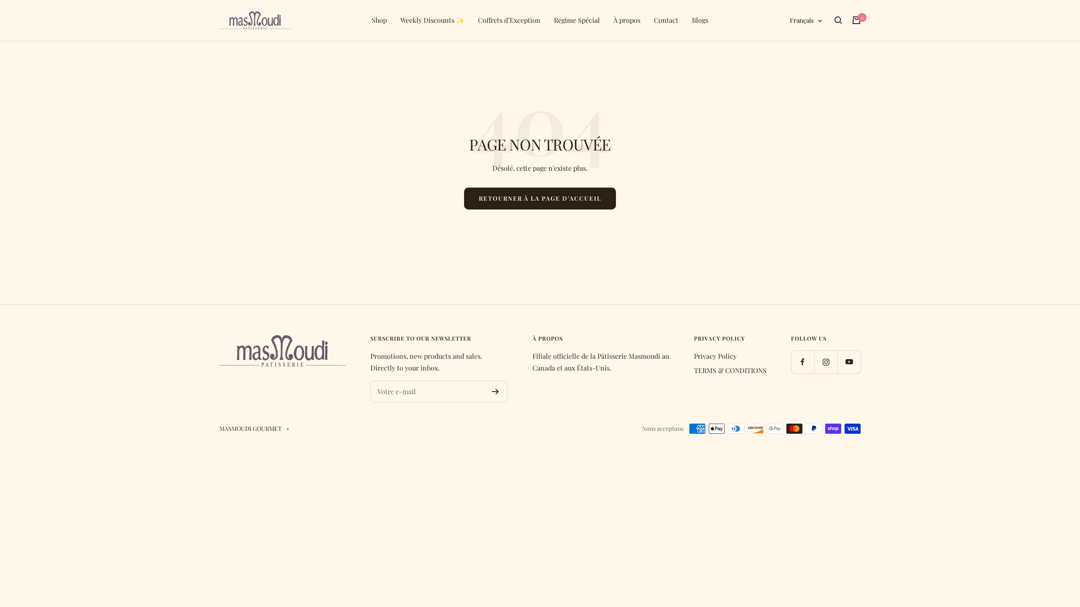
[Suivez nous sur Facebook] (802, 361)
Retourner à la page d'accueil (540, 198)
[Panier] (856, 20)
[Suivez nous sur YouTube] (849, 361)
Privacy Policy (715, 356)
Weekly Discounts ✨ (432, 20)
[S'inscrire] (495, 392)
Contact (666, 20)
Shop (379, 20)
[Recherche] (838, 20)
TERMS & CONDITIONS (730, 370)
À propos (626, 20)
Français (802, 20)
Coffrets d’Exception (509, 20)
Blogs (700, 20)
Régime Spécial (577, 20)
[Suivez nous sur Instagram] (825, 361)
